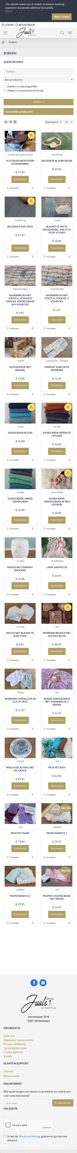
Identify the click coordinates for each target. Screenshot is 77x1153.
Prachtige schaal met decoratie (20, 769)
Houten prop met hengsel (20, 369)
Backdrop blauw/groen (57, 160)
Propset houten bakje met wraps (57, 897)
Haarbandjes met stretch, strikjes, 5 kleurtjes (57, 298)
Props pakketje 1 (56, 833)
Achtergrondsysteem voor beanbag (20, 162)
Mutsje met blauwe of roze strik (20, 634)
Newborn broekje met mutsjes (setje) (57, 634)
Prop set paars (20, 833)
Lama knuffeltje (57, 567)
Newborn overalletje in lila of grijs (20, 700)
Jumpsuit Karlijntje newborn (56, 369)
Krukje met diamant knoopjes (20, 569)
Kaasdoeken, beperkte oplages (57, 434)
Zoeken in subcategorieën (22, 86)
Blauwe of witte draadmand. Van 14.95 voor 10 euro (57, 229)
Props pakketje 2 (20, 895)
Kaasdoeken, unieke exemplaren (20, 500)
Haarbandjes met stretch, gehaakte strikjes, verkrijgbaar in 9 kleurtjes (20, 300)
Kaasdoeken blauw (20, 432)
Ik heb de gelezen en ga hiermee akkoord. (37, 1138)
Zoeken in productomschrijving (25, 90)
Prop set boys (56, 767)
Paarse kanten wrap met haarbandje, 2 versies (57, 701)
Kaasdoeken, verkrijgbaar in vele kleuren (57, 501)
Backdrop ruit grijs (20, 226)
